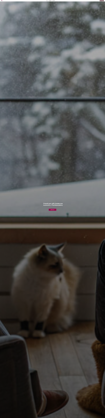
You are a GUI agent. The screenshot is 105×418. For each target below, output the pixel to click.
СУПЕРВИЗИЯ (50, 0)
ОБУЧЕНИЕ (53, 0)
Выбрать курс (52, 209)
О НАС (47, 0)
